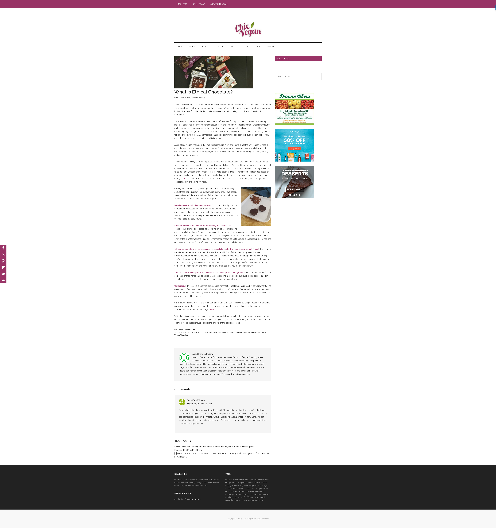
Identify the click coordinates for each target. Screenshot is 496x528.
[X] (3, 254)
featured (230, 332)
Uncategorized (190, 329)
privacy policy (195, 499)
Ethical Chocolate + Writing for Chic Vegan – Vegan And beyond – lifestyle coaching (212, 446)
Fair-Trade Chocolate (217, 332)
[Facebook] (3, 248)
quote (183, 178)
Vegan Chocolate (181, 335)
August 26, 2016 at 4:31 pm (199, 403)
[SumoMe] (3, 280)
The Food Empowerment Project (244, 249)
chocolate (189, 332)
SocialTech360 (193, 400)
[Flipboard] (3, 267)
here (212, 309)
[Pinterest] (3, 261)
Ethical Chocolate (201, 332)
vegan (264, 332)
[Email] (3, 274)
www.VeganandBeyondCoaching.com (233, 374)
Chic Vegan (248, 29)
